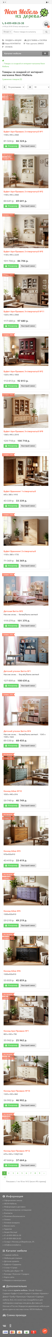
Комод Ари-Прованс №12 (17, 1151)
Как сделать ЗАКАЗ (35, 43)
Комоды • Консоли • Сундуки (16, 1274)
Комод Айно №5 (12, 911)
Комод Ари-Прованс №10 (17, 1091)
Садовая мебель (11, 1255)
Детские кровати (11, 1261)
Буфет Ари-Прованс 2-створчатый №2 (23, 191)
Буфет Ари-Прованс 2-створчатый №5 (23, 251)
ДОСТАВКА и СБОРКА (37, 40)
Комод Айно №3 (12, 851)
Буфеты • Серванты (12, 1264)
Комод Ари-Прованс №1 (16, 1031)
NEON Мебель (10, 1204)
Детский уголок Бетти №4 (17, 731)
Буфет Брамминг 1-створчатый (20, 491)
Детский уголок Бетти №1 (17, 671)
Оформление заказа (13, 1200)
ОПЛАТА (9, 47)
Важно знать (9, 1226)
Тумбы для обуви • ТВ (13, 1271)
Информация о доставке (14, 1207)
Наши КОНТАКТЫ (13, 43)
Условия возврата (12, 1223)
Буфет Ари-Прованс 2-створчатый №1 (23, 131)
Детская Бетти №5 (13, 611)
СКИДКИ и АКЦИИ (13, 40)
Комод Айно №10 (13, 791)
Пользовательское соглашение (17, 1210)
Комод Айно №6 (12, 971)
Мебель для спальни (13, 1258)
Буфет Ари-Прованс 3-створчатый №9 (23, 431)
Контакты (8, 1213)
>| (4, 1177)
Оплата (7, 1219)
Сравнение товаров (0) (12, 79)
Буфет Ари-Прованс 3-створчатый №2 (23, 371)
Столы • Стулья (10, 1268)
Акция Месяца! (10, 1232)
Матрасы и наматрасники (15, 1280)
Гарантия (8, 1229)
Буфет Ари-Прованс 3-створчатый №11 (24, 311)
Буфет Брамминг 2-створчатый (20, 551)
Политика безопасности (14, 1216)
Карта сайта (9, 1277)
